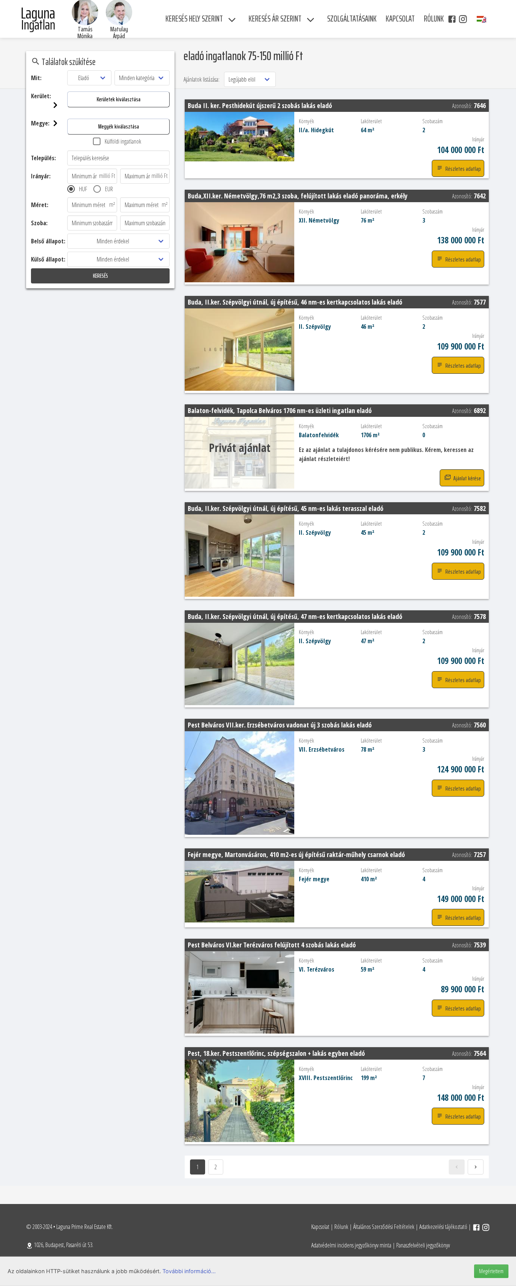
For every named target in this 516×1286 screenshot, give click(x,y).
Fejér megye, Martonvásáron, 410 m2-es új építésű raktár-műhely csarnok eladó (296, 854)
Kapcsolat (320, 1227)
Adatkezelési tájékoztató (443, 1227)
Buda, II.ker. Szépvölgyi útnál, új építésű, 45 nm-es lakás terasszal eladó (285, 508)
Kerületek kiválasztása (119, 99)
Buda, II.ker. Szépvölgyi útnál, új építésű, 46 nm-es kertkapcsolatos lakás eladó (295, 301)
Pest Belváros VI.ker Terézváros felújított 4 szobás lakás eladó (272, 944)
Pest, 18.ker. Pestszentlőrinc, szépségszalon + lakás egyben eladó (276, 1053)
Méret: (39, 205)
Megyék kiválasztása (118, 126)
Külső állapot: (48, 259)
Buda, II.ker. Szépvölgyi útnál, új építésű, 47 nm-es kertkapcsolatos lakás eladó (295, 616)
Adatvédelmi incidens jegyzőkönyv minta (351, 1245)
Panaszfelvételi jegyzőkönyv (423, 1245)
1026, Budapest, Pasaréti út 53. (63, 1245)
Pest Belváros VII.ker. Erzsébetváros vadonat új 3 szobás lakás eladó (280, 724)
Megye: (40, 123)
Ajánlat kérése (466, 478)
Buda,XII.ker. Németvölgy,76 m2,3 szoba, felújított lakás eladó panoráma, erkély (298, 195)
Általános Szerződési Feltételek (383, 1227)
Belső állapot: (48, 241)
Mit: (36, 78)
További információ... (189, 1271)
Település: (43, 158)
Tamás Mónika (85, 32)
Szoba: (39, 223)
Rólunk (341, 1227)
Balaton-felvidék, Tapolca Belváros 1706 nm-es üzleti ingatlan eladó (280, 410)
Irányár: (41, 176)
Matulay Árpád (119, 32)
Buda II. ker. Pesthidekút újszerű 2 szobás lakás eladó (260, 105)
